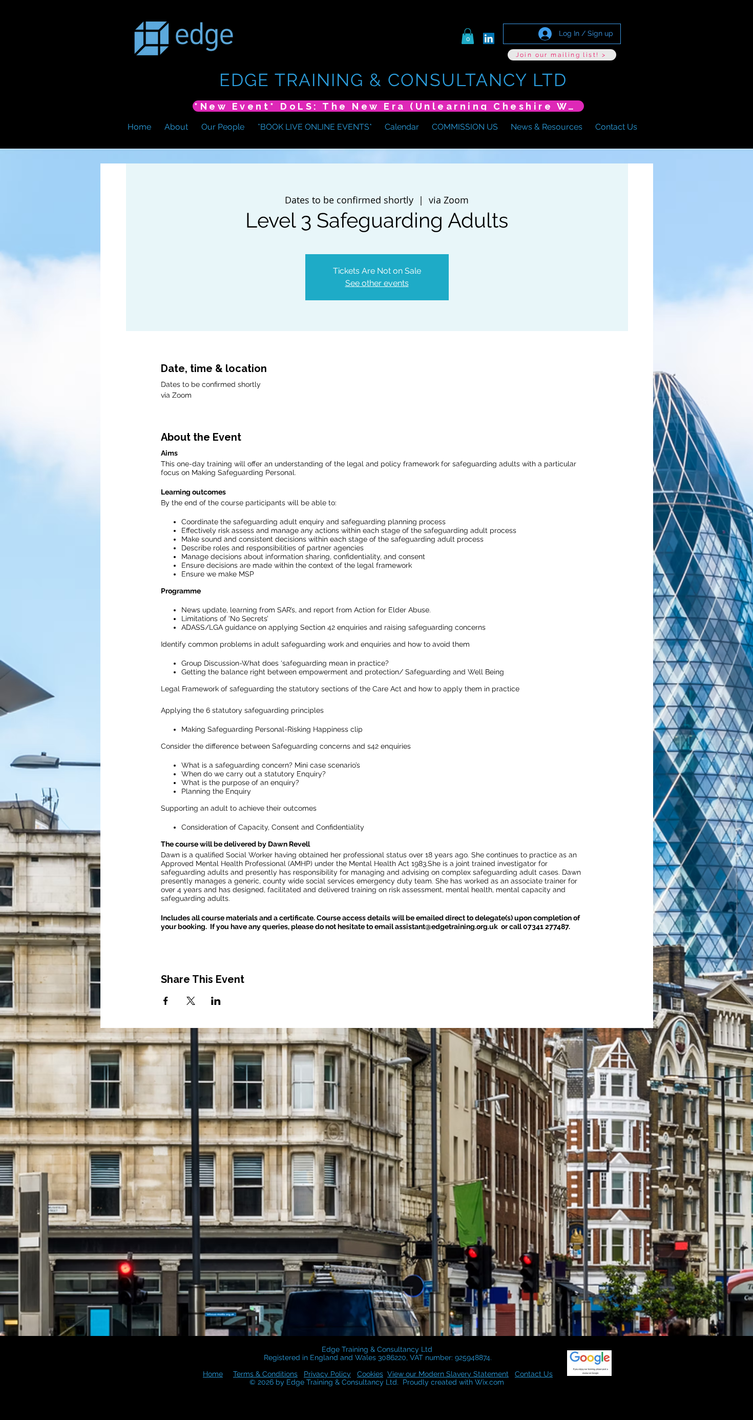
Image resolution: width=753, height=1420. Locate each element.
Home (213, 1374)
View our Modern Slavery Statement (448, 1374)
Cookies (370, 1374)
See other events (377, 283)
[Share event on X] (191, 1001)
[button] (467, 36)
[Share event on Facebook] (166, 1001)
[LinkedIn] (488, 38)
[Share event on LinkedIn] (216, 1001)
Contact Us (534, 1374)
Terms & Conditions (265, 1374)
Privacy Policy (327, 1374)
